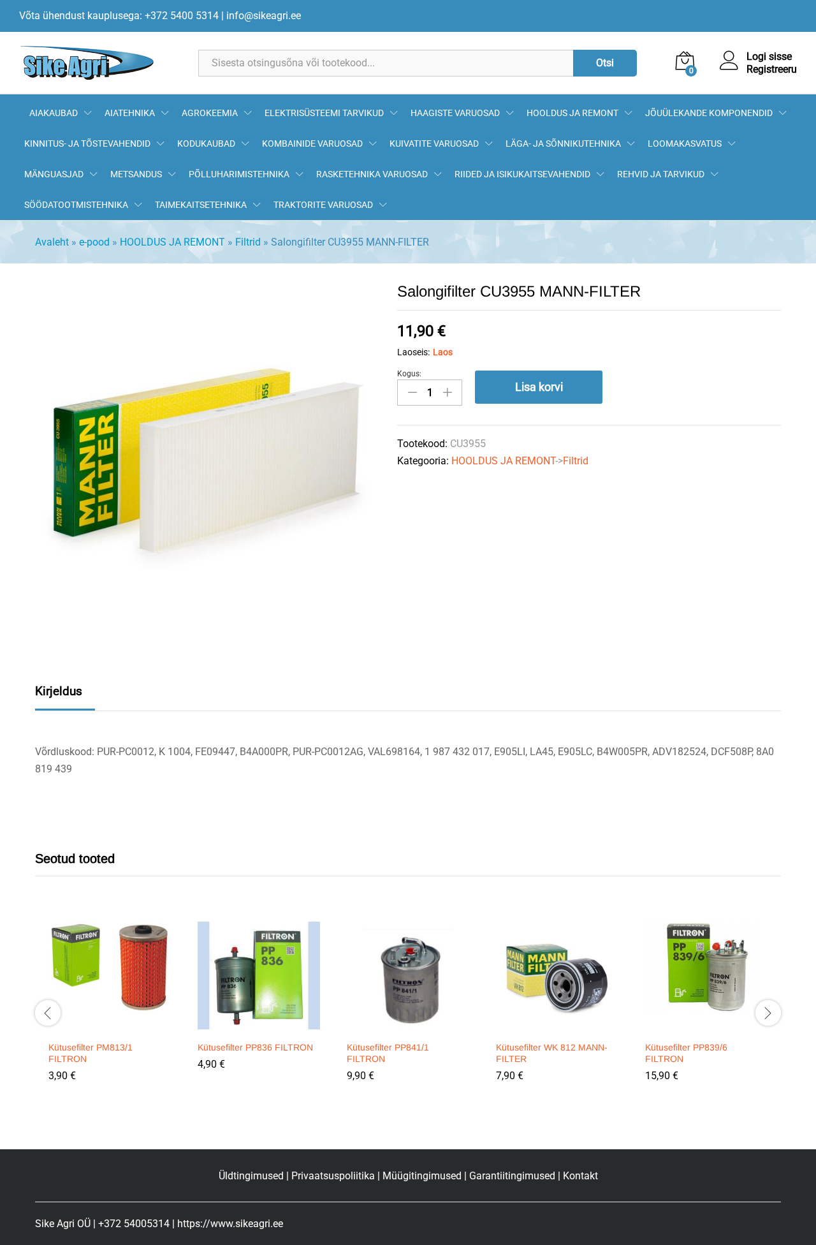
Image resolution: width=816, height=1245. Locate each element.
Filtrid (248, 242)
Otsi (605, 63)
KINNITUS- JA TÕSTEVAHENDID (87, 143)
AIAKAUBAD (53, 112)
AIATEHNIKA (130, 112)
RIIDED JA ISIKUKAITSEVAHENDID (522, 174)
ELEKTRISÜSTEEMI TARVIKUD (324, 112)
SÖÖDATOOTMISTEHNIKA (76, 204)
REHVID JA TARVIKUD (660, 174)
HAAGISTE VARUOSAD (455, 112)
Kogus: (409, 374)
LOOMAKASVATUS (685, 143)
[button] (108, 1026)
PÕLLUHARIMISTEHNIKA (239, 174)
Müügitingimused (422, 1176)
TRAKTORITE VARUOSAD (323, 204)
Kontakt (580, 1176)
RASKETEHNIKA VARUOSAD (372, 174)
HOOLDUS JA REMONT (572, 112)
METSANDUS (136, 174)
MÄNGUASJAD (54, 174)
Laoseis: (413, 352)
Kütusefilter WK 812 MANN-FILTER (552, 1053)
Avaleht (52, 242)
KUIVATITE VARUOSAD (434, 143)
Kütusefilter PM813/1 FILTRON (90, 1053)
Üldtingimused (251, 1176)
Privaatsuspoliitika (333, 1176)
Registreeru (772, 69)
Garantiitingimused (512, 1176)
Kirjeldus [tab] (58, 691)
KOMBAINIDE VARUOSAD (312, 143)
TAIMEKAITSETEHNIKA (201, 204)
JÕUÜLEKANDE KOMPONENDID (709, 112)
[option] (109, 1011)
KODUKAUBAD (206, 143)
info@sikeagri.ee (263, 16)
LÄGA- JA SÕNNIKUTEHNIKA (563, 143)
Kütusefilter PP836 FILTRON (255, 1047)
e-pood (94, 242)
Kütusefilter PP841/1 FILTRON (388, 1053)
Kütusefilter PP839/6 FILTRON (686, 1053)
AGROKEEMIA (210, 112)
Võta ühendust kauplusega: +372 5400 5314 (119, 16)
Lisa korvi (539, 387)
